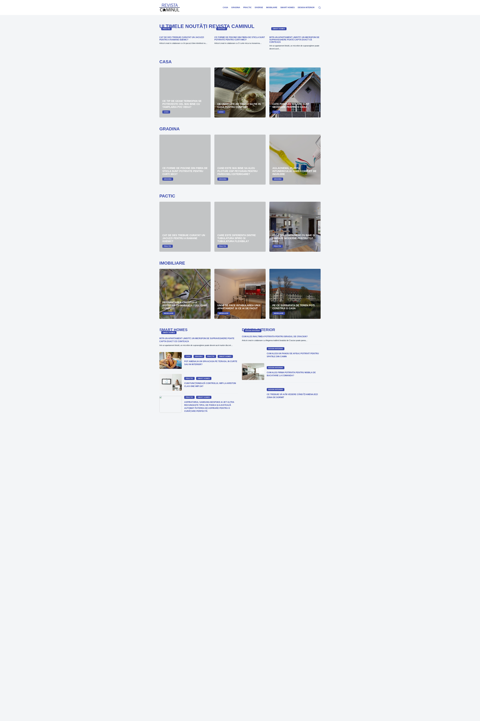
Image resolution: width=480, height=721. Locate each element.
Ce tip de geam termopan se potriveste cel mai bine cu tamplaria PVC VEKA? (182, 104)
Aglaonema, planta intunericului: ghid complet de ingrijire (294, 171)
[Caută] (319, 7)
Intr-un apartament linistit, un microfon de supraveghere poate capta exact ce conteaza (294, 39)
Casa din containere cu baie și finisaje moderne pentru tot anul (293, 238)
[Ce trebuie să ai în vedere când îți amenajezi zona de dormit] (253, 393)
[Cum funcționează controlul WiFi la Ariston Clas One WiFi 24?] (170, 382)
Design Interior (306, 7)
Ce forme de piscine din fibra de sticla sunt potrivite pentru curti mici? (185, 171)
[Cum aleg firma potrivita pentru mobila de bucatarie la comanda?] (253, 371)
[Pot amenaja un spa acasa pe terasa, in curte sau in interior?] (170, 360)
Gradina (235, 7)
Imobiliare (271, 7)
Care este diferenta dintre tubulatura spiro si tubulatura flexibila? (236, 238)
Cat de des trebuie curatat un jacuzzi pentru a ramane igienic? (183, 238)
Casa (225, 7)
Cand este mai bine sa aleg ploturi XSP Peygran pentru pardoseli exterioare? (237, 171)
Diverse (259, 7)
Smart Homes (287, 7)
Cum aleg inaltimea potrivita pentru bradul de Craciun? (275, 336)
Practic (247, 7)
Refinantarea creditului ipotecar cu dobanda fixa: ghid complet (184, 305)
